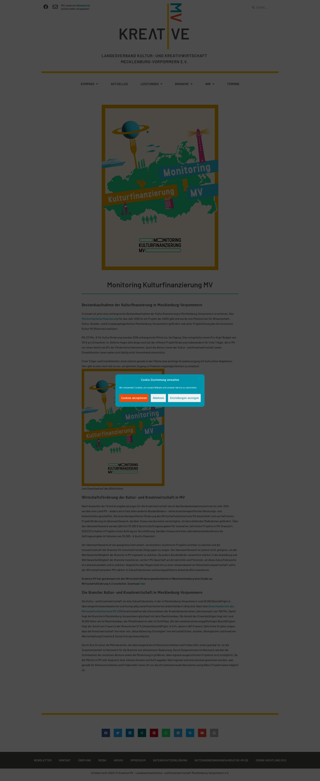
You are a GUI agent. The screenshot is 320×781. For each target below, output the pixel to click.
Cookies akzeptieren (134, 397)
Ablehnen (158, 397)
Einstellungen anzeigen (184, 397)
